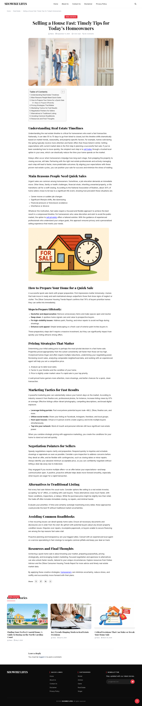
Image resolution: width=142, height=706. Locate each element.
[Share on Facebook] (41, 581)
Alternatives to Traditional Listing (43, 113)
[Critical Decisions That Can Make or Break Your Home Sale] (114, 616)
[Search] (135, 4)
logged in (42, 657)
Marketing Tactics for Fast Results (44, 108)
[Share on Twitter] (36, 581)
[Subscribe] (132, 682)
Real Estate (16, 11)
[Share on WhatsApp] (50, 581)
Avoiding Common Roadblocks (43, 116)
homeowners (66, 572)
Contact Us (76, 4)
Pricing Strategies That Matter (42, 105)
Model (80, 676)
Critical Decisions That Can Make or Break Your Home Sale (115, 633)
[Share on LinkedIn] (46, 581)
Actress (80, 680)
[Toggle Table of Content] (61, 92)
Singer (80, 691)
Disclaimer (88, 4)
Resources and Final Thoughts (42, 119)
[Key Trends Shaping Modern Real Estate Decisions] (71, 616)
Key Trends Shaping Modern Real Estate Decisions (70, 633)
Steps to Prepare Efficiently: (44, 103)
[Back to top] (137, 701)
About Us (65, 4)
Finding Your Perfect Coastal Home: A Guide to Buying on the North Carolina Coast (25, 634)
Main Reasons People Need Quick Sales (46, 98)
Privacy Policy (101, 4)
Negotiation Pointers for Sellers (43, 111)
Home (56, 4)
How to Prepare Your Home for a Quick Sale (47, 100)
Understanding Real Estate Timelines (45, 95)
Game (80, 684)
